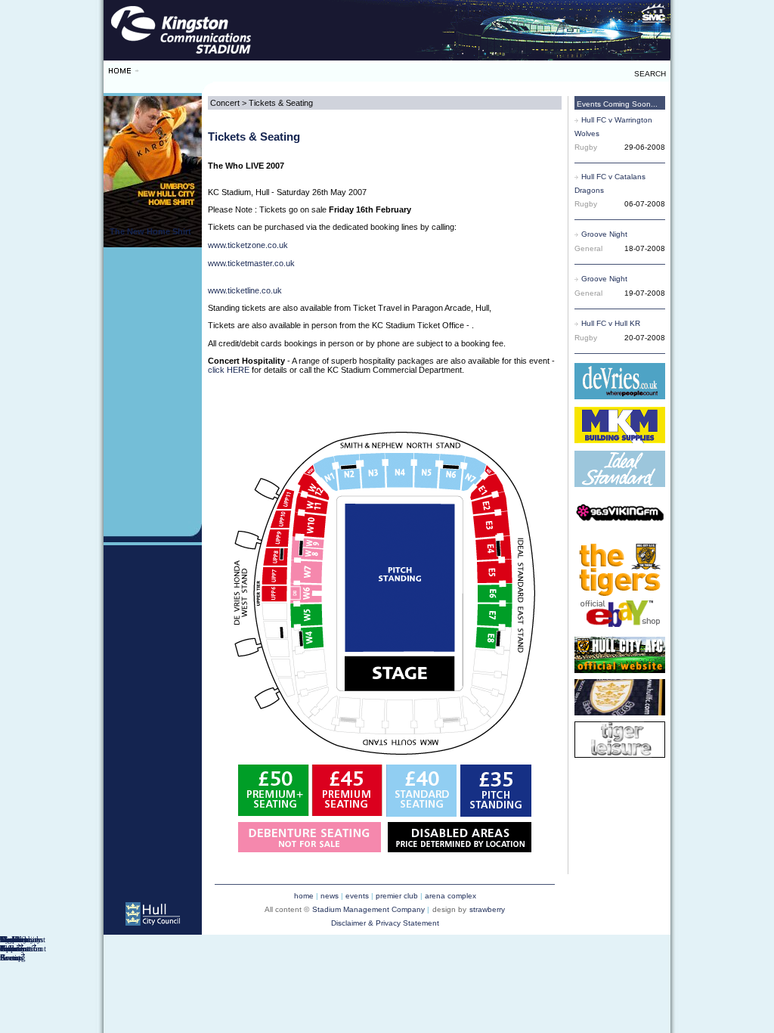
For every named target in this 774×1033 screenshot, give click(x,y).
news (329, 896)
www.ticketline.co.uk (245, 290)
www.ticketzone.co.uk (248, 245)
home (304, 896)
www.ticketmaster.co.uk (251, 263)
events (357, 896)
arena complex (450, 896)
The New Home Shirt (150, 231)
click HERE (228, 369)
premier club (397, 896)
